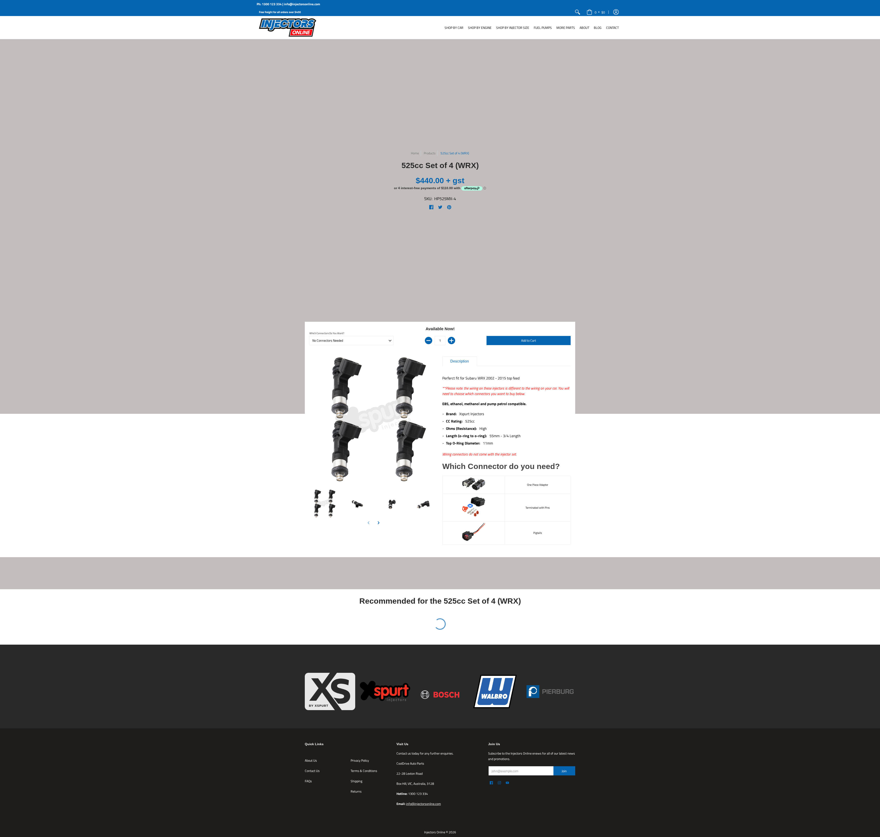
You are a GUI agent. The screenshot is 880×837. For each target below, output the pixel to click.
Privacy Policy (360, 760)
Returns (356, 791)
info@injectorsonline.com (423, 803)
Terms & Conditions (364, 770)
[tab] (459, 361)
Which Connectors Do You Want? (326, 333)
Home (415, 153)
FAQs (308, 781)
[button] (616, 12)
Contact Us (312, 770)
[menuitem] (577, 12)
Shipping (356, 781)
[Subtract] (428, 340)
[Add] (451, 340)
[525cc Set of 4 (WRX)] (323, 503)
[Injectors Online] (287, 27)
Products (430, 153)
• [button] (600, 12)
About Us (311, 760)
